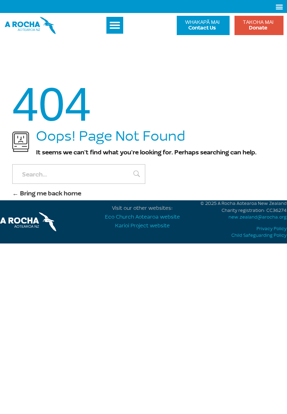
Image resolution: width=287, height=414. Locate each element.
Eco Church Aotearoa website (142, 217)
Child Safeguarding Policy (259, 235)
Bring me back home (50, 193)
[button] (279, 6)
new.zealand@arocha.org (258, 217)
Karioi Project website (142, 226)
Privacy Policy (272, 228)
